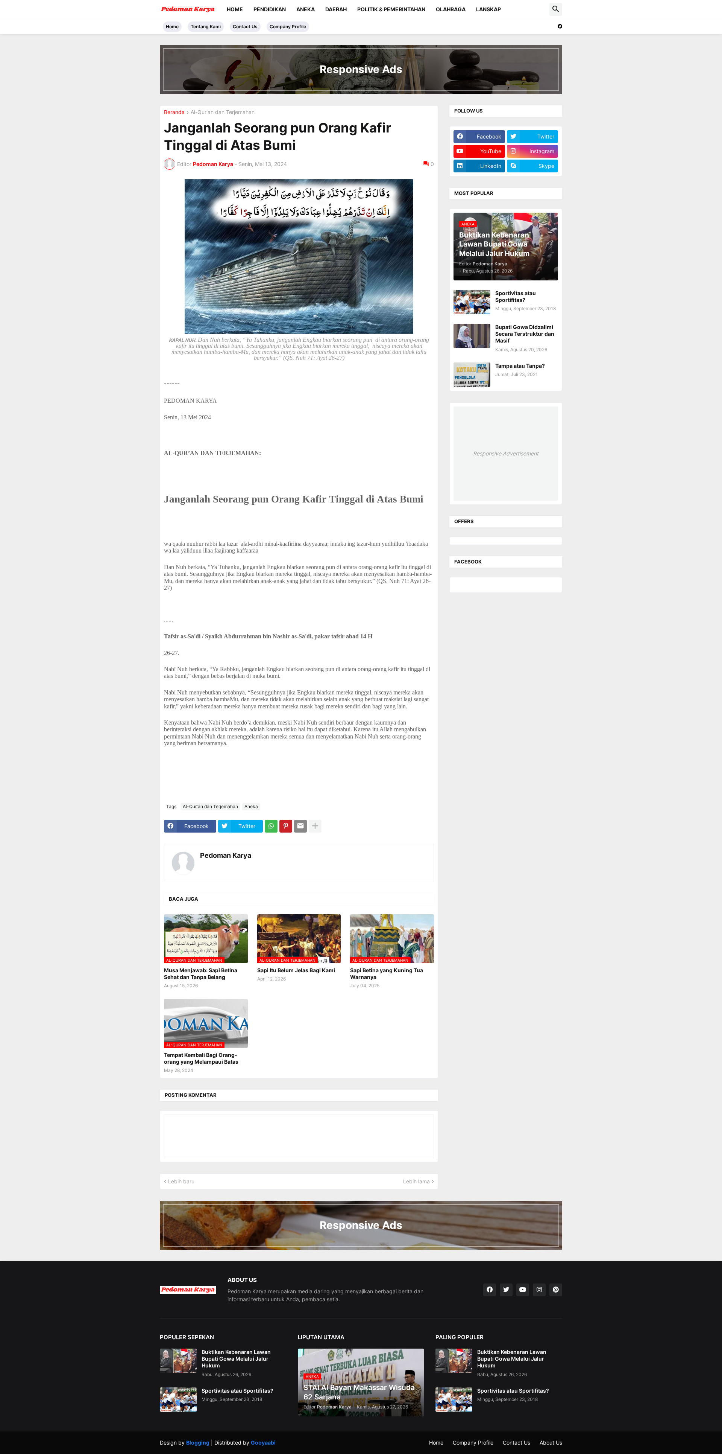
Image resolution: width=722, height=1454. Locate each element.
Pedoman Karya (225, 855)
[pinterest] (555, 1289)
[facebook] (560, 26)
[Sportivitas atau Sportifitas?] (472, 302)
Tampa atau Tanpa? (520, 365)
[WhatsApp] (271, 826)
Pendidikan (269, 9)
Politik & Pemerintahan (391, 9)
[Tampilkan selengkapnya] (315, 826)
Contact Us (245, 26)
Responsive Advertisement (505, 453)
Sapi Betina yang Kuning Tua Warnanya (386, 973)
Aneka (305, 9)
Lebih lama (416, 1181)
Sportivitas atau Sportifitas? (515, 296)
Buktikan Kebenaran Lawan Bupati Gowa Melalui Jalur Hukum (236, 1359)
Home (235, 9)
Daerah (336, 9)
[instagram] (539, 1289)
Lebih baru (181, 1181)
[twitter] (506, 1289)
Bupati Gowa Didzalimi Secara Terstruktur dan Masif (524, 334)
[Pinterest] (285, 826)
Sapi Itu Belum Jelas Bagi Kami (296, 970)
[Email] (300, 826)
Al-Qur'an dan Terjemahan (223, 112)
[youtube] (522, 1289)
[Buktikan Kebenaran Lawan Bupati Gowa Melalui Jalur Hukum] (178, 1361)
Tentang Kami (206, 26)
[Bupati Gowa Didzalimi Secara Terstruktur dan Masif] (472, 336)
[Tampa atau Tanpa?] (472, 374)
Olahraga (451, 9)
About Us (551, 1442)
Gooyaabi (263, 1442)
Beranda (174, 112)
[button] (555, 9)
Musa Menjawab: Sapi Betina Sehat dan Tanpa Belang (200, 973)
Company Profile (288, 26)
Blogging (197, 1442)
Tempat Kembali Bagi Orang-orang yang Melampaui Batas (201, 1058)
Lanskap (488, 9)
